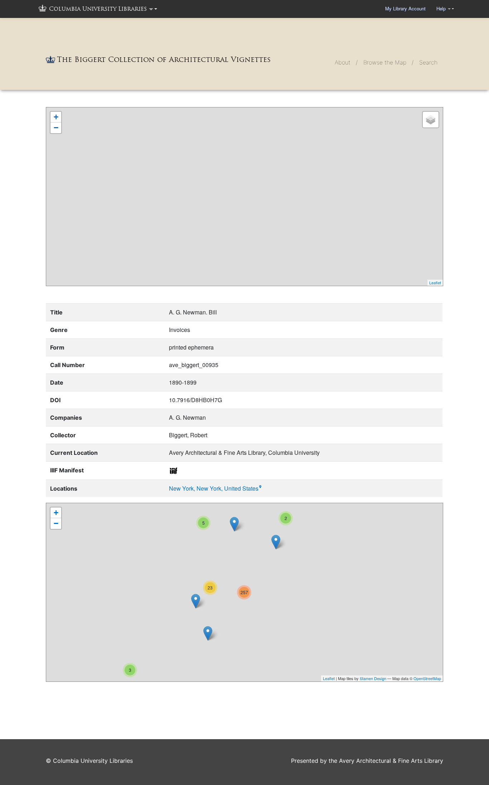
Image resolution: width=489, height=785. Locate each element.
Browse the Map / (388, 62)
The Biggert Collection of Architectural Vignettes (164, 59)
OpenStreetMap (427, 678)
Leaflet (435, 282)
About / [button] (346, 62)
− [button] (56, 127)
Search (428, 62)
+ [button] (56, 116)
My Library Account (405, 8)
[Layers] (431, 119)
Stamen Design (373, 678)
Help (441, 8)
